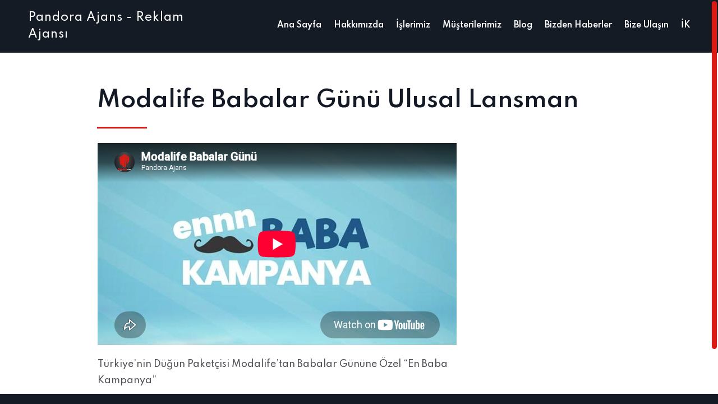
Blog (523, 25)
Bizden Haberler (578, 25)
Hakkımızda (359, 25)
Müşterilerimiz (472, 25)
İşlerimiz (413, 25)
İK (685, 25)
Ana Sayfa (299, 25)
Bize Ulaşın (646, 25)
